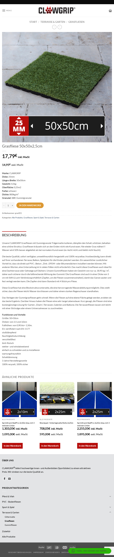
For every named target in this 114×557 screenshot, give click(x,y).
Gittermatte (10, 517)
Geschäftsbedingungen (20, 552)
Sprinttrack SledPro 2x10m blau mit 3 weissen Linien (18, 424)
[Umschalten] (110, 496)
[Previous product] (60, 27)
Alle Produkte (17, 217)
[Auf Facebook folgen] (4, 478)
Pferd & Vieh (8, 496)
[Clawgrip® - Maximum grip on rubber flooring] (57, 10)
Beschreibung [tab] (14, 235)
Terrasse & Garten (52, 21)
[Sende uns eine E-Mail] (9, 478)
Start (33, 21)
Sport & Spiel (39, 217)
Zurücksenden (52, 552)
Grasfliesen (76, 21)
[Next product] (54, 27)
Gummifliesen (11, 525)
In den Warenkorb (30, 205)
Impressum (38, 552)
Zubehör (6, 531)
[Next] (112, 418)
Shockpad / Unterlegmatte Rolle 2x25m (56, 423)
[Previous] (2, 418)
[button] (7, 10)
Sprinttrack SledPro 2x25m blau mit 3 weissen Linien (93, 424)
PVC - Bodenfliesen (11, 501)
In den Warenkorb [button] (12, 445)
